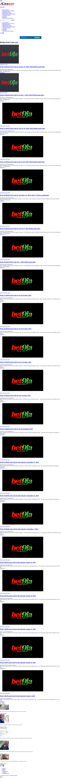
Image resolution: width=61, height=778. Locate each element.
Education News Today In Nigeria (8, 13)
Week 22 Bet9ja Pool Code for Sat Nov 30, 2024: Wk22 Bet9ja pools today (22, 128)
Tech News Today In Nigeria (7, 18)
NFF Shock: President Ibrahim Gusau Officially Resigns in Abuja (11, 724)
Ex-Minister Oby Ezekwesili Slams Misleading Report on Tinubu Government (13, 761)
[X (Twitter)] (2, 33)
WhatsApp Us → (37, 37)
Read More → (2, 72)
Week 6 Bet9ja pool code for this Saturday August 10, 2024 (18, 662)
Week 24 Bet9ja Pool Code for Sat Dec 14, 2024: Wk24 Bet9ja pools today (22, 67)
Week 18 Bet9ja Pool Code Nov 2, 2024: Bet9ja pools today (18, 262)
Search (13, 20)
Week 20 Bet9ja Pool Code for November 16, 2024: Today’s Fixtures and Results (24, 195)
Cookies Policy (5, 771)
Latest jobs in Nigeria (6, 15)
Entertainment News (6, 11)
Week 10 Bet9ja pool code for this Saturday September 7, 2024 (19, 529)
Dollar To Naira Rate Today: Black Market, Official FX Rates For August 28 (13, 711)
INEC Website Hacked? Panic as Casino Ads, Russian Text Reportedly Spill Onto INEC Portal (16, 738)
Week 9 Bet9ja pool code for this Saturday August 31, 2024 (18, 562)
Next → (3, 702)
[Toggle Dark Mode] (3, 7)
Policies (3, 770)
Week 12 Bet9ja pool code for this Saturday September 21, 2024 (19, 462)
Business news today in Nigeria (8, 10)
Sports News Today (3, 64)
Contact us (4, 772)
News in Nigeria (5, 9)
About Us (4, 768)
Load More (2, 764)
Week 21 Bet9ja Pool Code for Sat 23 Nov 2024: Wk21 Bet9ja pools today (22, 162)
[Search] (1, 7)
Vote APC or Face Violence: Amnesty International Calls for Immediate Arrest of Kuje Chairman (16, 751)
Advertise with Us (5, 773)
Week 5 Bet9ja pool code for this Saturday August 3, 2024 (17, 696)
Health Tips (4, 17)
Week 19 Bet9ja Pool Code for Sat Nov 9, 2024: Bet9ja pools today (20, 228)
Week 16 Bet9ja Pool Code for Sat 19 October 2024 (15, 329)
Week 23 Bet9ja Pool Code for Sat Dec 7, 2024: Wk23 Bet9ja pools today (22, 95)
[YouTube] (3, 33)
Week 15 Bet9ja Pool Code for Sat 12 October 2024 (15, 362)
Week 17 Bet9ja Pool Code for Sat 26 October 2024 (15, 295)
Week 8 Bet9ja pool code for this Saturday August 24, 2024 (18, 596)
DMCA (3, 769)
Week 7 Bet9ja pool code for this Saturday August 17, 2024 (18, 629)
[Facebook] (0, 33)
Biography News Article (7, 12)
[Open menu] (1, 1)
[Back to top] (1, 777)
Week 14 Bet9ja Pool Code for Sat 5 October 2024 (15, 395)
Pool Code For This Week (5, 125)
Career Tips (4, 16)
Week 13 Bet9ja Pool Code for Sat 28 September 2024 (16, 429)
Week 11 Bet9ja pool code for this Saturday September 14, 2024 (19, 495)
